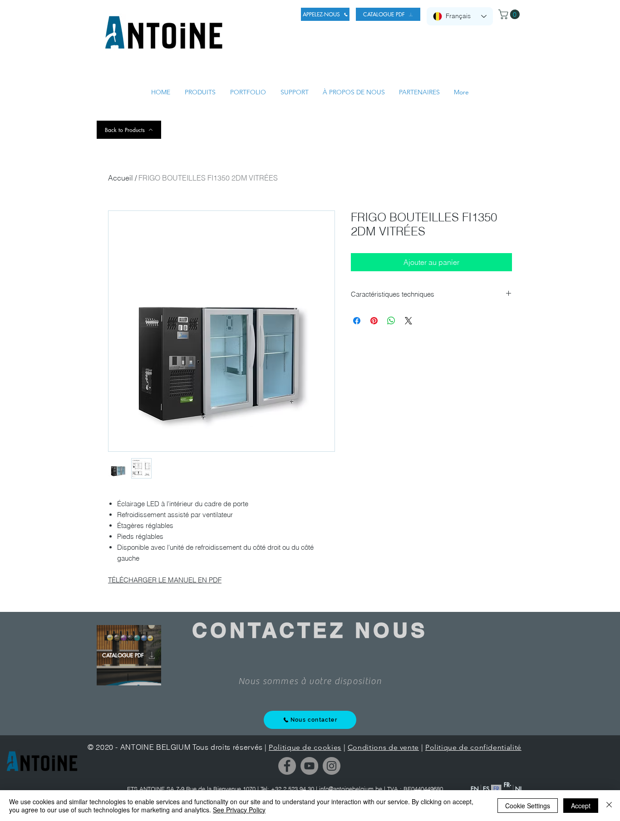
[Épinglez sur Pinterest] (374, 320)
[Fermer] (609, 805)
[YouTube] (309, 766)
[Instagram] (331, 766)
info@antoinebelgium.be (350, 788)
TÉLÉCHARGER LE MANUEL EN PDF (164, 580)
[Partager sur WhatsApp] (391, 320)
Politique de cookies (305, 747)
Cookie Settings (527, 805)
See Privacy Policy (239, 809)
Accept (580, 805)
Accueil (120, 177)
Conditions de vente (383, 747)
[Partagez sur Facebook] (356, 320)
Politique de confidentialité (473, 747)
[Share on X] (408, 320)
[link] (510, 14)
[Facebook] (287, 766)
